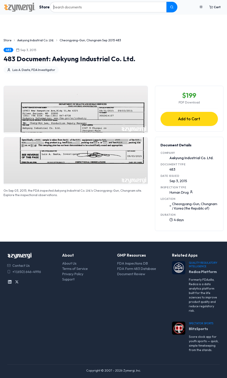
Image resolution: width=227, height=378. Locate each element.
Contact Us (21, 265)
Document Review (131, 274)
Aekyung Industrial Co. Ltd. (35, 40)
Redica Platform (203, 271)
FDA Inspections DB (132, 263)
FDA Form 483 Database (136, 268)
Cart (217, 7)
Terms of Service (75, 268)
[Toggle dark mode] (201, 7)
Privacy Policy (72, 274)
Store (44, 7)
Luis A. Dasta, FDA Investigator (33, 70)
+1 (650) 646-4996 (26, 271)
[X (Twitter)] (17, 281)
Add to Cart (189, 118)
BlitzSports (198, 328)
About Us (69, 263)
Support (68, 279)
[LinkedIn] (9, 281)
